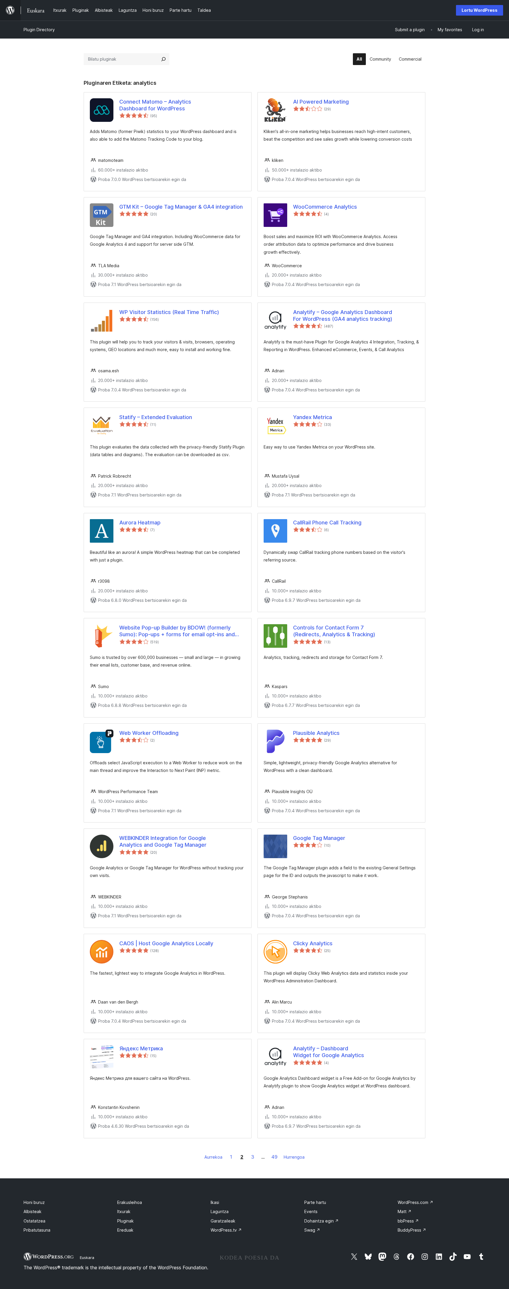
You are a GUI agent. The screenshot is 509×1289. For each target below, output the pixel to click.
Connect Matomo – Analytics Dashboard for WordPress (155, 105)
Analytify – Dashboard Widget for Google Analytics (328, 1051)
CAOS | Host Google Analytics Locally (166, 943)
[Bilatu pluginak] (163, 59)
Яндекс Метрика (141, 1048)
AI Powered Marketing (321, 102)
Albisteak (33, 1211)
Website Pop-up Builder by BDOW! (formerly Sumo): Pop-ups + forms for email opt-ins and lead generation (177, 631)
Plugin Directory (39, 29)
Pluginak (125, 1220)
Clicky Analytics (313, 943)
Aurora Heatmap (140, 522)
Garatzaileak (223, 1220)
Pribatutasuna (37, 1229)
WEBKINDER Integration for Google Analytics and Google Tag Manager (162, 841)
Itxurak (123, 1211)
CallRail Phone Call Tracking (327, 522)
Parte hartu (315, 1202)
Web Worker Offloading (149, 733)
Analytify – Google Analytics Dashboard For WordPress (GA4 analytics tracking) (342, 315)
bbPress (408, 1220)
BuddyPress (412, 1229)
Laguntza (220, 1211)
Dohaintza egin (321, 1220)
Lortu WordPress (480, 10)
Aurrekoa (213, 1157)
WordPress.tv (226, 1229)
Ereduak (125, 1229)
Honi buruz (34, 1202)
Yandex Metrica (312, 417)
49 (274, 1157)
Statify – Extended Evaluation (155, 417)
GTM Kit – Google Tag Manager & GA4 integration (181, 207)
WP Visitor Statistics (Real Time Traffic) (169, 312)
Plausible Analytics (316, 733)
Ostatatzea (34, 1220)
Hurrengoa (294, 1157)
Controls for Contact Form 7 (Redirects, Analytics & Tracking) (334, 630)
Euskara (87, 1257)
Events (311, 1211)
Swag (312, 1229)
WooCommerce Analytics (325, 207)
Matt (405, 1211)
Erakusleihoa (129, 1202)
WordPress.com (415, 1202)
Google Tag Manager (319, 838)
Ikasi (215, 1202)
